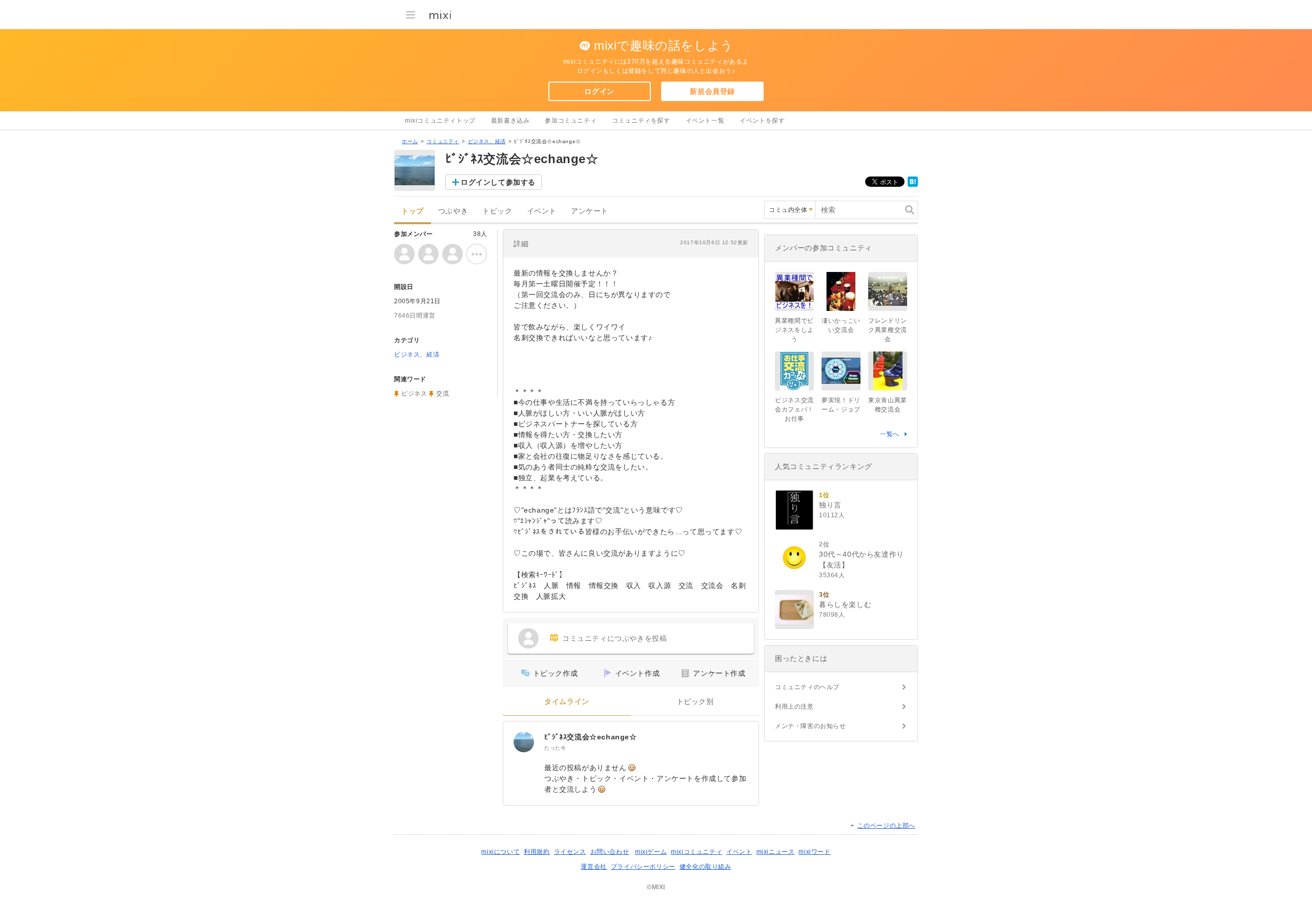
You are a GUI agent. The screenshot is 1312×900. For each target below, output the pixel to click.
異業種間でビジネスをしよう (794, 330)
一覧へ (889, 434)
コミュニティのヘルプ (807, 687)
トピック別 (695, 702)
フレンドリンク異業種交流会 (887, 330)
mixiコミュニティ (696, 851)
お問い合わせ (609, 851)
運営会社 (593, 866)
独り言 (830, 505)
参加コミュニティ (571, 120)
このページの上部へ (886, 825)
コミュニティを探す (641, 120)
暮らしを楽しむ (845, 604)
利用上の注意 (794, 706)
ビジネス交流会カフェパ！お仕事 (794, 409)
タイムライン (566, 702)
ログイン (599, 91)
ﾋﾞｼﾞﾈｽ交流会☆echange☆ (590, 737)
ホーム (410, 141)
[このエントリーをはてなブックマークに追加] (913, 184)
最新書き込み (510, 120)
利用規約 (536, 851)
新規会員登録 (712, 91)
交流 (442, 393)
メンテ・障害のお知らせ (810, 726)
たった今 (555, 748)
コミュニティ (442, 141)
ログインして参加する (498, 182)
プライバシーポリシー (643, 866)
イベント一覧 (705, 120)
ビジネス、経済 (487, 141)
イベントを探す (762, 120)
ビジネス (414, 393)
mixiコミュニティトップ (440, 120)
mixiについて (500, 851)
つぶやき (453, 211)
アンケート (589, 211)
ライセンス (570, 851)
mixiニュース (775, 851)
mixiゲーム (651, 851)
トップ (412, 211)
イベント (542, 211)
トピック (497, 211)
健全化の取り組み (705, 866)
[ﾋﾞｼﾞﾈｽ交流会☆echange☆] (524, 742)
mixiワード (814, 851)
